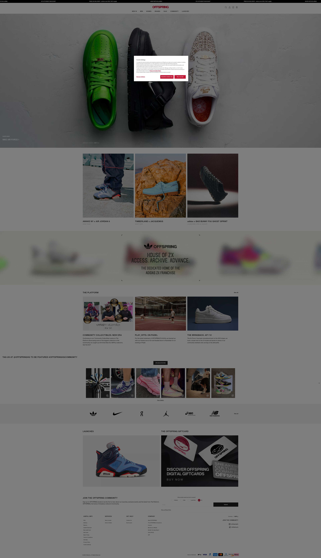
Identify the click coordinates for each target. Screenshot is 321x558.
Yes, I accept (180, 76)
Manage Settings (140, 76)
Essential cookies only (167, 76)
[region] (161, 68)
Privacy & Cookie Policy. (155, 70)
